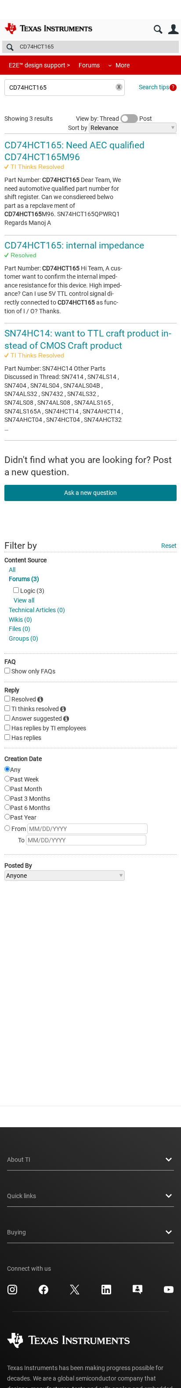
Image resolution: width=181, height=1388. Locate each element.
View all (24, 600)
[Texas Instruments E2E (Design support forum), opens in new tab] (137, 1292)
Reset (169, 545)
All (12, 569)
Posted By (18, 865)
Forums (89, 65)
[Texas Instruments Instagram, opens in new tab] (12, 1292)
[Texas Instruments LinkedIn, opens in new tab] (106, 1292)
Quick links (21, 1195)
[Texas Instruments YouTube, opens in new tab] (168, 1292)
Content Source (25, 560)
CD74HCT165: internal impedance (74, 245)
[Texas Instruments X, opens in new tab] (74, 1292)
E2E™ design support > (39, 65)
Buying (16, 1232)
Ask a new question (90, 492)
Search (158, 29)
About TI (18, 1159)
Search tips (154, 87)
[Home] (48, 28)
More (123, 65)
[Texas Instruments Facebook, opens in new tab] (43, 1292)
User (173, 29)
